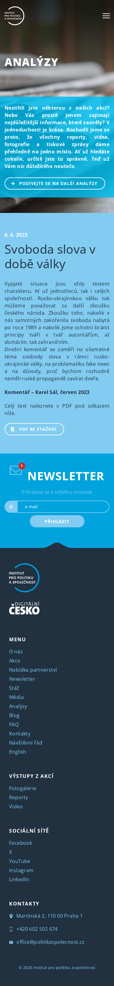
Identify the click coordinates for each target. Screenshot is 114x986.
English (17, 751)
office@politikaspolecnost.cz (50, 942)
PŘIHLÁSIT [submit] (57, 521)
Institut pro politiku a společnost (64, 967)
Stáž (14, 688)
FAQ (14, 724)
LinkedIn (19, 879)
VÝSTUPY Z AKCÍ (31, 776)
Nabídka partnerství (33, 669)
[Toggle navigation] (106, 15)
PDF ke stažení (38, 429)
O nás (16, 651)
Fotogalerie (22, 788)
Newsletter (22, 679)
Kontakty (19, 733)
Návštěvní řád (25, 742)
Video (16, 806)
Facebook (20, 843)
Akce (14, 660)
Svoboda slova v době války (50, 256)
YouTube (19, 861)
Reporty (18, 797)
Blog (14, 715)
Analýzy (31, 62)
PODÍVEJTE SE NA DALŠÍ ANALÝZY (58, 183)
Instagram (21, 870)
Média (16, 697)
